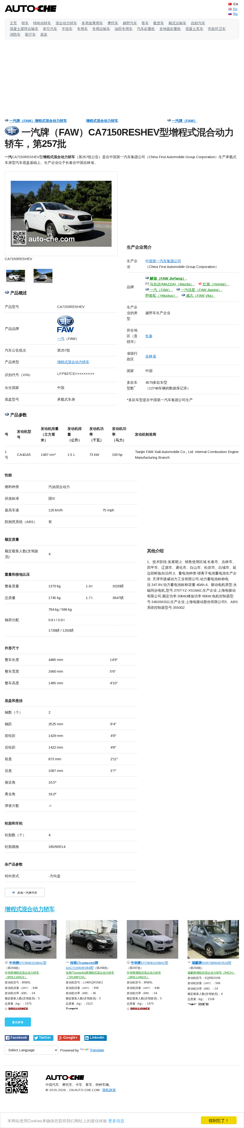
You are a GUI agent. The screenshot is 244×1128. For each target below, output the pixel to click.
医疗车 (30, 34)
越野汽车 (130, 23)
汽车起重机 (146, 29)
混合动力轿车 (66, 23)
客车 (145, 23)
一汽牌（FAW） (184, 121)
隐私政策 (109, 1090)
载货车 (158, 23)
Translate (97, 1050)
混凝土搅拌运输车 (24, 29)
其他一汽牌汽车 (26, 892)
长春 (148, 336)
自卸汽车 (198, 23)
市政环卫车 (217, 29)
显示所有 (18, 1022)
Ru (235, 14)
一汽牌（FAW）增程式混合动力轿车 (38, 121)
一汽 (60, 339)
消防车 (15, 34)
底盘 (43, 34)
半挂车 (67, 29)
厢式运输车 (177, 23)
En (235, 9)
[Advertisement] (122, 76)
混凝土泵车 (194, 29)
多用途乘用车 (92, 23)
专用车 (82, 29)
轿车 (25, 23)
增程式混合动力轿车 (102, 121)
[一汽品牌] (87, 324)
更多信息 (116, 1120)
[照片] (61, 213)
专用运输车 (101, 29)
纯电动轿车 (42, 23)
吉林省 (150, 356)
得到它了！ (219, 1120)
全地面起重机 (170, 29)
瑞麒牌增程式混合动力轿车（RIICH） (211, 972)
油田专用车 (123, 29)
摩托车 (112, 23)
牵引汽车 (50, 29)
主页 (13, 23)
